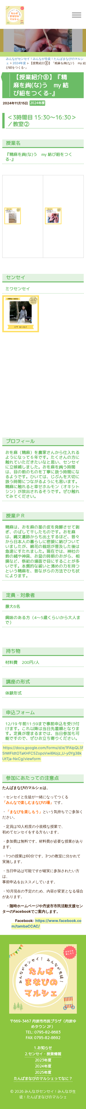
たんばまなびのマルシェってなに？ (43, 1078)
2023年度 (43, 1060)
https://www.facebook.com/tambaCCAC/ (46, 923)
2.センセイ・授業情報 (43, 1053)
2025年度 (43, 1072)
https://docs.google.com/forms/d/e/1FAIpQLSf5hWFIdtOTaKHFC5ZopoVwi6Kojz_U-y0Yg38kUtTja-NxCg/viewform (42, 753)
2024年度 (43, 1066)
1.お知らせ (43, 1047)
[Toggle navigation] (76, 15)
